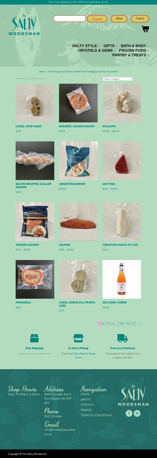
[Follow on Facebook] (129, 413)
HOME (85, 394)
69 (121, 323)
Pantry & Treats (129, 55)
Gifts (109, 46)
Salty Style (84, 46)
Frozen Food (132, 50)
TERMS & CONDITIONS (96, 415)
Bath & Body (133, 46)
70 (127, 323)
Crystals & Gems (95, 50)
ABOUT (86, 399)
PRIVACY (86, 410)
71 (133, 323)
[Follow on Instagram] (137, 413)
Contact (140, 18)
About (119, 18)
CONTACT (87, 405)
